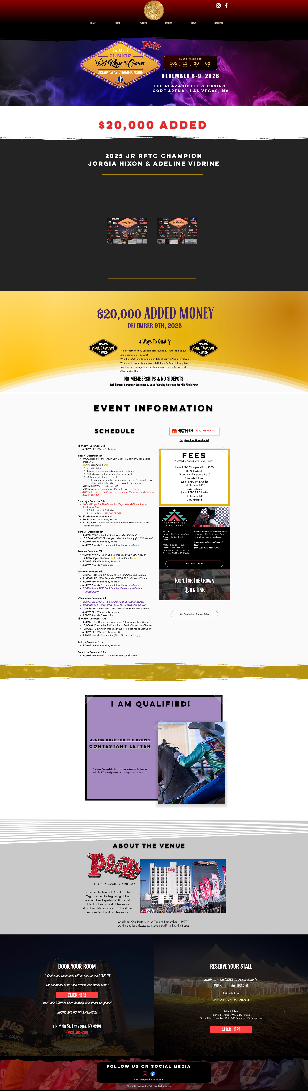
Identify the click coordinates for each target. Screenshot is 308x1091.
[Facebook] (226, 5)
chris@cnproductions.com (148, 1079)
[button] (143, 22)
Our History (138, 922)
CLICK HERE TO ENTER (206, 431)
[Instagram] (218, 5)
